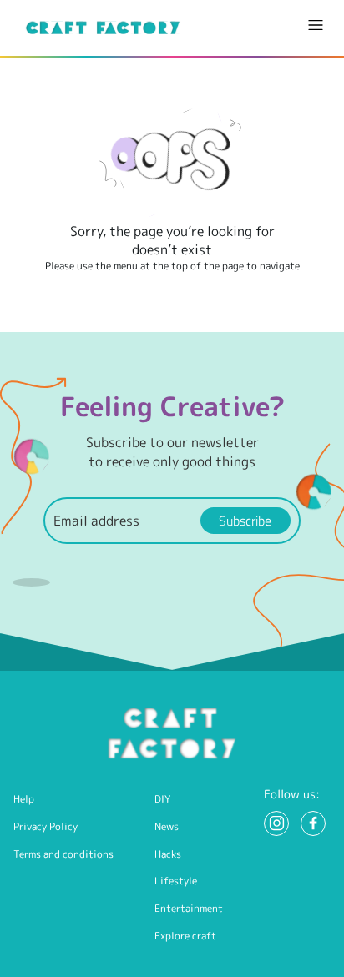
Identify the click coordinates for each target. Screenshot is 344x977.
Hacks (167, 854)
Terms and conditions (63, 854)
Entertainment (188, 908)
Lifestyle (175, 881)
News (166, 826)
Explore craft (185, 936)
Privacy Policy (45, 826)
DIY (162, 799)
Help (23, 799)
